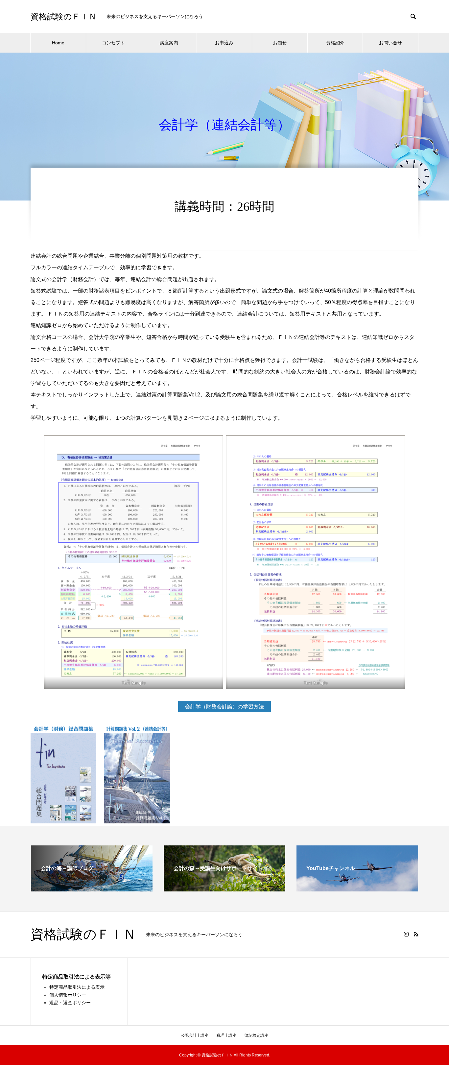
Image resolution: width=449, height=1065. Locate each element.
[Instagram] (406, 934)
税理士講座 (226, 1035)
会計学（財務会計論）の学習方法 (224, 706)
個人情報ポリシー (67, 995)
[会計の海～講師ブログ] (92, 888)
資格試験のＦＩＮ (64, 16)
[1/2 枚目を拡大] (214, 443)
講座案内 (169, 42)
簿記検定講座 (256, 1035)
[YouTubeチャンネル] (357, 888)
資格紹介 (335, 42)
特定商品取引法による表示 (77, 987)
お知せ (280, 42)
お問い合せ (390, 42)
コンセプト (113, 42)
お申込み (224, 42)
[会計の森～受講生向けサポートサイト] (224, 888)
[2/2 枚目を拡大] (396, 443)
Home (58, 42)
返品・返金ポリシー (70, 1002)
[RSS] (416, 934)
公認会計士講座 (194, 1035)
